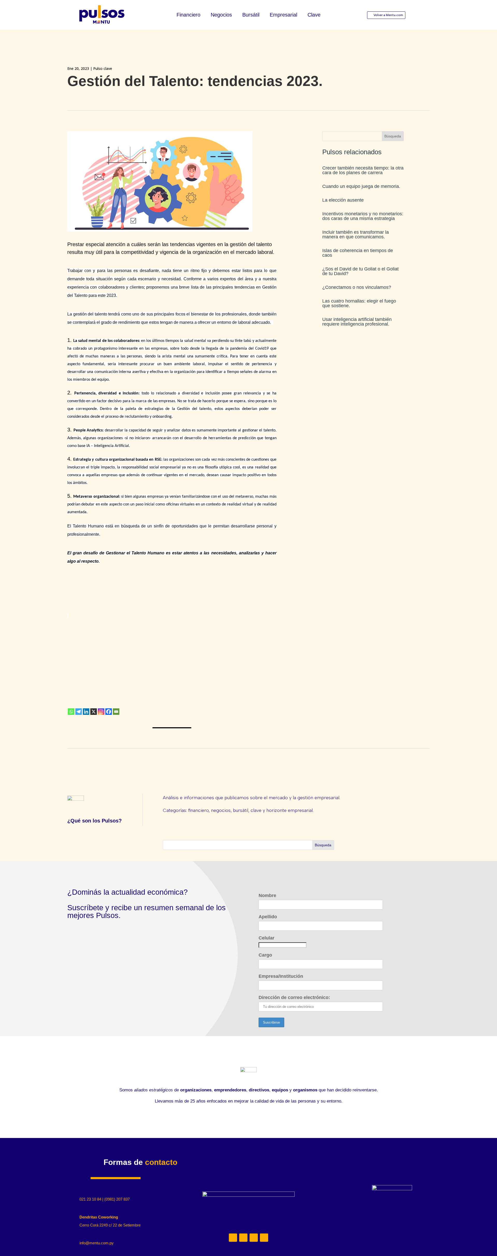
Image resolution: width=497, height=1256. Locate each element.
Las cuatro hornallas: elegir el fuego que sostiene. (359, 303)
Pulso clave (102, 68)
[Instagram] (101, 711)
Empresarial (283, 15)
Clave (314, 15)
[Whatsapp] (71, 711)
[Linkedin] (86, 711)
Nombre (267, 895)
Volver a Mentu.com (388, 15)
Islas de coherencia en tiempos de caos (357, 253)
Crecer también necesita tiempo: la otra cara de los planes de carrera (363, 170)
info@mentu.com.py (96, 1243)
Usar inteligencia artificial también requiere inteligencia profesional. (357, 322)
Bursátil (250, 15)
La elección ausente (343, 200)
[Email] (116, 711)
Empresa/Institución (281, 976)
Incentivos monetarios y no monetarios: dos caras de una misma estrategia (362, 216)
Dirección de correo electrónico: (294, 997)
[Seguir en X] (254, 1237)
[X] (93, 711)
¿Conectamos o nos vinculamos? (356, 287)
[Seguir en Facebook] (264, 1237)
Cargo (265, 955)
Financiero (188, 15)
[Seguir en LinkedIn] (233, 1237)
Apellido (268, 916)
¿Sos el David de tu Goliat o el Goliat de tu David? (360, 271)
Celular (266, 938)
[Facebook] (108, 711)
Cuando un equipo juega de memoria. (361, 186)
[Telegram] (78, 711)
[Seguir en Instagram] (243, 1237)
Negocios (221, 15)
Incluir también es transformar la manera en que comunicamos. (355, 234)
